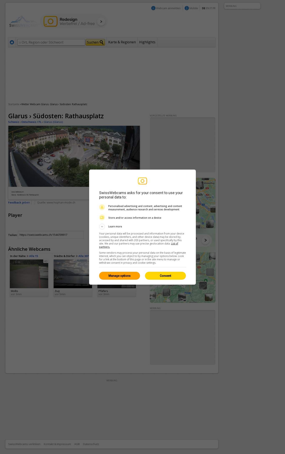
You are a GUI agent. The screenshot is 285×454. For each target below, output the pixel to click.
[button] (142, 226)
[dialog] (142, 227)
